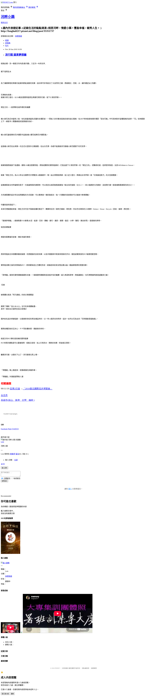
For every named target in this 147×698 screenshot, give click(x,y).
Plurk (10, 429)
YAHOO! (15, 429)
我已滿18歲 (5, 694)
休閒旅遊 (18, 36)
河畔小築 (8, 17)
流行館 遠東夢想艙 (15, 54)
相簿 (7, 40)
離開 (12, 694)
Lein (2, 442)
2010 (37, 388)
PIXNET (57, 668)
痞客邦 (12, 454)
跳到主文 (4, 23)
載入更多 (4, 468)
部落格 (7, 43)
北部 (16, 460)
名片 (7, 46)
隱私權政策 (85, 668)
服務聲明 (94, 668)
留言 (17, 454)
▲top (3, 464)
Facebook (4, 429)
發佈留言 (4, 481)
